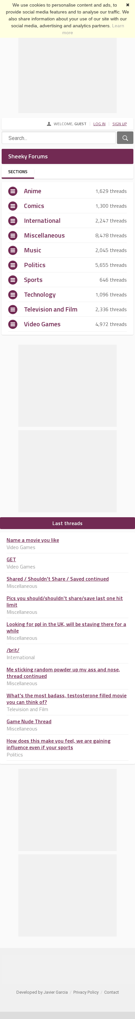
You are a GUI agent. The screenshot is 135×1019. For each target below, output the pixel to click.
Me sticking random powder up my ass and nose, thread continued (63, 672)
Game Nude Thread (29, 721)
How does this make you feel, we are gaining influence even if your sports (58, 744)
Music (32, 250)
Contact (111, 992)
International (42, 220)
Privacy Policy (86, 992)
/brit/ (13, 650)
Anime (32, 191)
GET (11, 559)
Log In (99, 124)
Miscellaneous (44, 235)
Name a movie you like (33, 540)
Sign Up (119, 124)
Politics (35, 265)
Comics (34, 205)
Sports (33, 279)
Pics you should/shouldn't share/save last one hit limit (65, 601)
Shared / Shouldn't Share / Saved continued (58, 579)
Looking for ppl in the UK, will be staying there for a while (66, 627)
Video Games (42, 324)
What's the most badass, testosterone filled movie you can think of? (66, 698)
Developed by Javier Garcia (42, 992)
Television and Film (50, 309)
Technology (40, 294)
